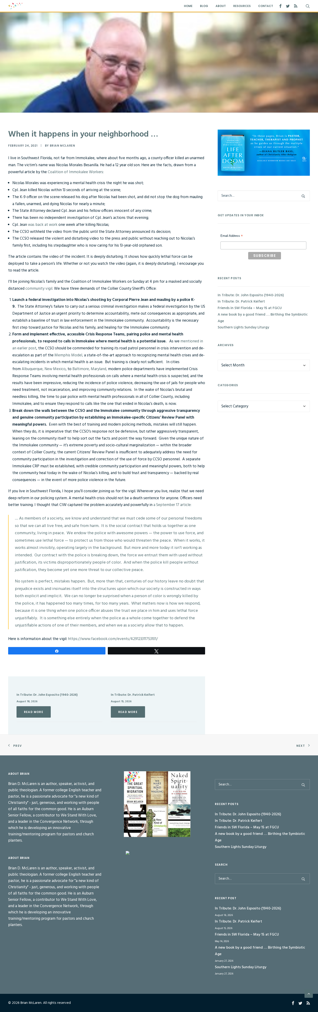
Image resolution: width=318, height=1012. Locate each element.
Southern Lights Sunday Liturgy (243, 327)
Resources (242, 6)
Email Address (231, 236)
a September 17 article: (171, 505)
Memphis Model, (68, 355)
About (221, 6)
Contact (265, 6)
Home (188, 6)
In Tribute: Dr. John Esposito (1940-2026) (47, 695)
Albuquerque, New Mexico (44, 369)
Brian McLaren (62, 146)
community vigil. (39, 289)
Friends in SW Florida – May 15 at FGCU (250, 308)
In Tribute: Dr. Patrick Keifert (133, 695)
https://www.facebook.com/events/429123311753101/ (113, 639)
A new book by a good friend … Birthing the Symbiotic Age (263, 318)
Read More (33, 712)
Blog (204, 6)
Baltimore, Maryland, (89, 369)
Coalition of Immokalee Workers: (76, 172)
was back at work (43, 225)
